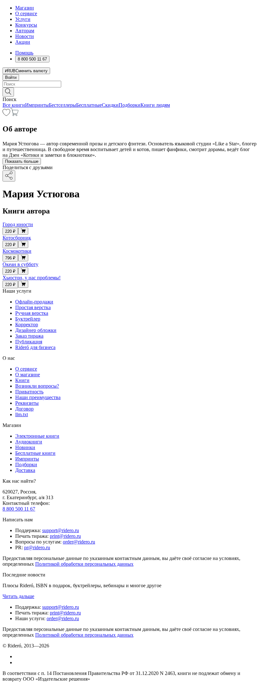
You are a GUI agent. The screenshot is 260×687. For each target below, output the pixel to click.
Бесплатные (89, 105)
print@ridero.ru (65, 536)
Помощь (24, 52)
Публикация (28, 341)
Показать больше (21, 161)
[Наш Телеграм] (18, 662)
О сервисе (26, 13)
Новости (24, 36)
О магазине (27, 374)
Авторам (24, 30)
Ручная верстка (31, 313)
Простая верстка (33, 307)
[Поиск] (8, 92)
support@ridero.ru (60, 530)
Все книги (14, 105)
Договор (24, 408)
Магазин (24, 7)
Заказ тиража (29, 336)
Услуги (22, 19)
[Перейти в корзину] (14, 114)
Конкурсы (26, 25)
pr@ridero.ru (37, 547)
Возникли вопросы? (37, 386)
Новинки (25, 447)
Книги (22, 380)
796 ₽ (10, 258)
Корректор (26, 324)
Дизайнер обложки (35, 330)
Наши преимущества (38, 397)
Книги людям (155, 105)
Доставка (25, 470)
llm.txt (21, 414)
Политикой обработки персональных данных (84, 564)
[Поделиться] (9, 175)
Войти (10, 77)
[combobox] (130, 84)
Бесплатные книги (35, 453)
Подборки (129, 105)
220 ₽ (10, 231)
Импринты (37, 105)
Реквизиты (27, 403)
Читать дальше (18, 596)
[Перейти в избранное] (6, 114)
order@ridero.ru (79, 541)
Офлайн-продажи (34, 301)
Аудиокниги (28, 441)
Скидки (110, 105)
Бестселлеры (62, 105)
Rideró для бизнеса (35, 347)
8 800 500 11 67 (19, 509)
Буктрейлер (27, 318)
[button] (130, 91)
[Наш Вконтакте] (18, 656)
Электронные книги (37, 436)
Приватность (29, 391)
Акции (22, 42)
